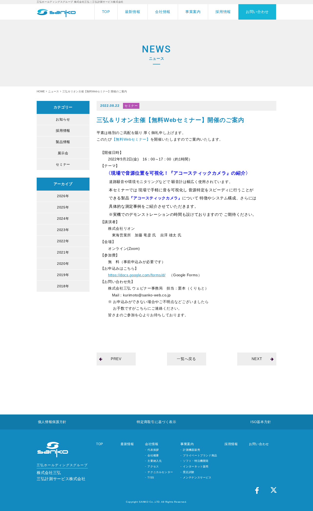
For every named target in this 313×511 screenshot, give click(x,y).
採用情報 (223, 12)
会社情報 (162, 12)
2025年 (63, 207)
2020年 (63, 264)
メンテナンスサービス (197, 477)
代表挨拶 (153, 449)
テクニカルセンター (160, 472)
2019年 (63, 275)
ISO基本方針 (260, 422)
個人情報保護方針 (52, 422)
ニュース (53, 91)
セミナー (63, 164)
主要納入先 (154, 460)
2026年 (63, 196)
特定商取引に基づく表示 (156, 422)
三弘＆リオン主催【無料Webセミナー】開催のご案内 (170, 120)
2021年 (63, 252)
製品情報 (63, 142)
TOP (106, 12)
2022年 (63, 241)
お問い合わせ (257, 12)
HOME (41, 91)
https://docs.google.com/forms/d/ (137, 275)
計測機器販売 (191, 449)
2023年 (63, 230)
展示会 (63, 153)
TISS (150, 477)
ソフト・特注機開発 (196, 460)
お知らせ (63, 119)
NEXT (257, 359)
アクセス (153, 466)
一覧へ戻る (186, 359)
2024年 (63, 218)
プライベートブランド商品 (200, 455)
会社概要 (153, 455)
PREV (116, 359)
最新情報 (132, 12)
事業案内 (193, 12)
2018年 (63, 286)
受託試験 (188, 472)
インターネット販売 (196, 466)
